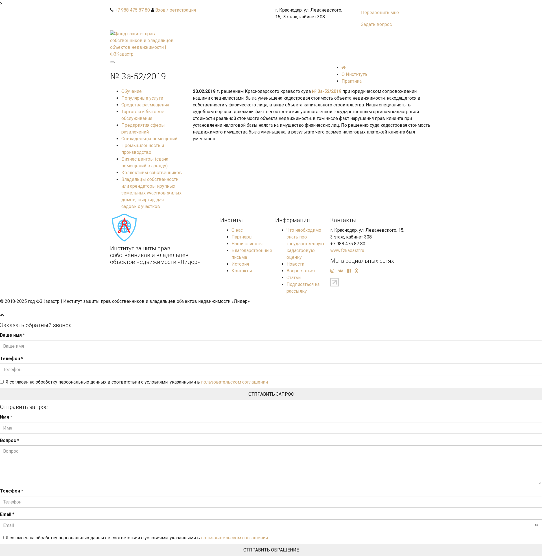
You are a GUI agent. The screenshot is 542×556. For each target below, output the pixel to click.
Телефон (11, 358)
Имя (6, 417)
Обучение (131, 91)
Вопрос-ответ (301, 270)
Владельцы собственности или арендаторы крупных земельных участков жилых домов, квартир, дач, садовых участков (151, 193)
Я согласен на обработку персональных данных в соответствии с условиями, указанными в (137, 382)
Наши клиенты (247, 243)
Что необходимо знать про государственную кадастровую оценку (305, 243)
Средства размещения (145, 105)
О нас (237, 230)
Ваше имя (12, 335)
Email (7, 514)
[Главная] (344, 67)
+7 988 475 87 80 (132, 10)
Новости (295, 264)
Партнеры (242, 237)
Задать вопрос (376, 24)
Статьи (294, 277)
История (240, 264)
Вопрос (9, 440)
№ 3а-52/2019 (326, 91)
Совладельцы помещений (149, 138)
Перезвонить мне (380, 12)
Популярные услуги (142, 98)
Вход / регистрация (175, 10)
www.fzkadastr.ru (347, 250)
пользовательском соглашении (234, 382)
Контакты (241, 270)
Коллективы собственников (151, 172)
